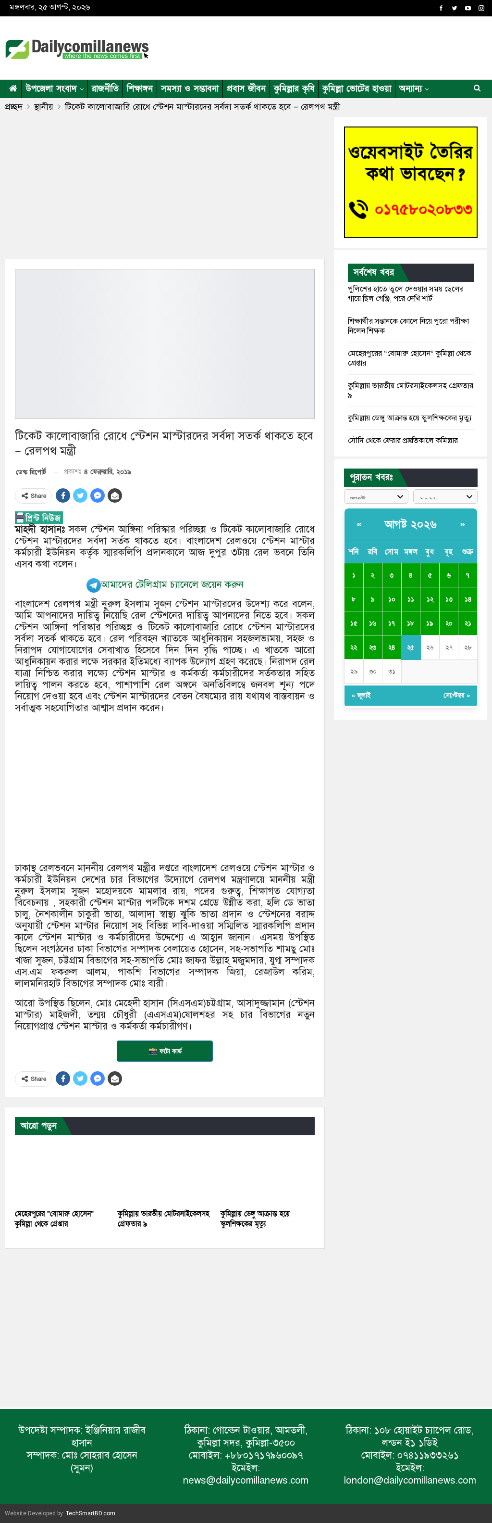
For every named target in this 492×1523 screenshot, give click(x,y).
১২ (430, 599)
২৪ (391, 647)
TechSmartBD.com (90, 1513)
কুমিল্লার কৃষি (294, 88)
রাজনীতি (105, 88)
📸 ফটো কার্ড (165, 1051)
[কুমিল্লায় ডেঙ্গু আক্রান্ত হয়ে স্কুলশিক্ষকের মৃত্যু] (268, 1171)
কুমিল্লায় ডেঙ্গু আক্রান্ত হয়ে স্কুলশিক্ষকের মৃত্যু (410, 418)
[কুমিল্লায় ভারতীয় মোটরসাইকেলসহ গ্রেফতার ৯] (165, 1171)
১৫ (353, 623)
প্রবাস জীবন (246, 88)
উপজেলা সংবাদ (51, 88)
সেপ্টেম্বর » (456, 695)
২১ (468, 623)
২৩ (372, 647)
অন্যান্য (410, 88)
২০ (449, 623)
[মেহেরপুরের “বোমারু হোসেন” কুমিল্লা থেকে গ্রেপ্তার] (62, 1171)
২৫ (410, 647)
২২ (353, 647)
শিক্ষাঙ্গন (140, 88)
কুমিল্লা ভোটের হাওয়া (356, 88)
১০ (391, 599)
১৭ (391, 623)
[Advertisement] (374, 46)
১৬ (372, 623)
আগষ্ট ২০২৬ (411, 525)
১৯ (429, 623)
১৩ (449, 599)
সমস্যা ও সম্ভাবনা (190, 88)
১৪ (468, 599)
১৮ (410, 623)
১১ (410, 599)
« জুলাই (361, 695)
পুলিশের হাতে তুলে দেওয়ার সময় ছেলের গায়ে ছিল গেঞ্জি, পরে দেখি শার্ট (406, 294)
